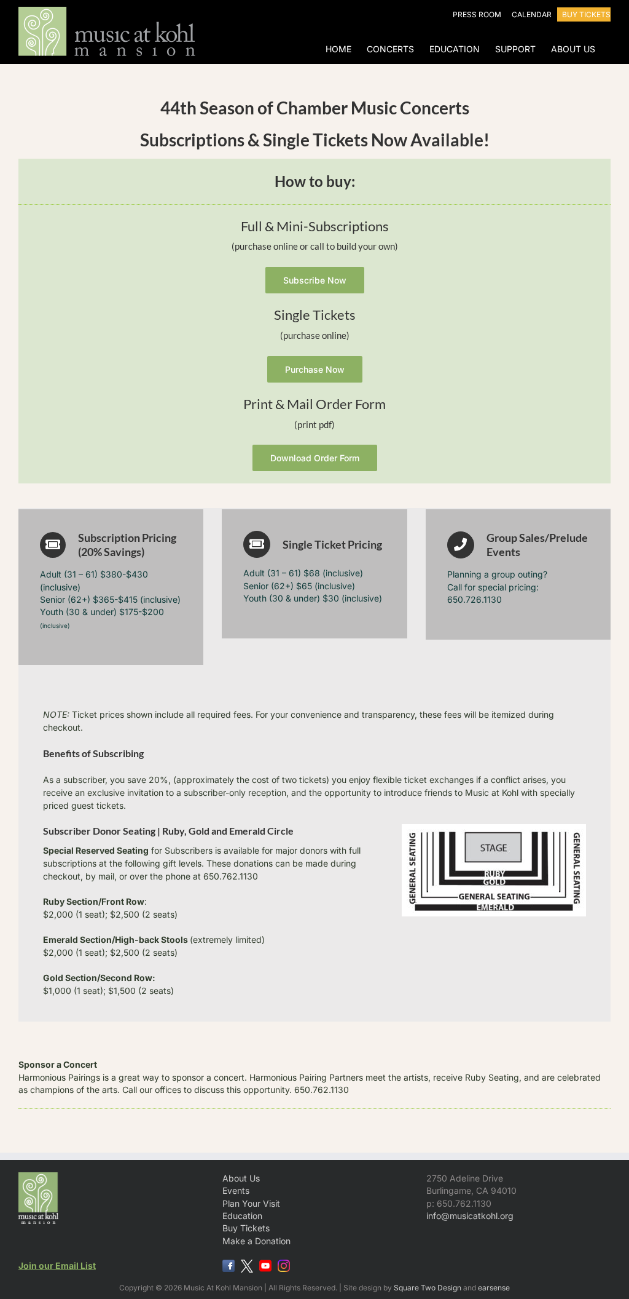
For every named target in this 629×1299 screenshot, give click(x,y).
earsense (494, 1287)
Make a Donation (256, 1241)
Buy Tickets (246, 1228)
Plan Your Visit (251, 1203)
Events (235, 1190)
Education (242, 1215)
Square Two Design (427, 1287)
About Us (241, 1178)
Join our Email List (57, 1265)
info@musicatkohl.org (470, 1215)
